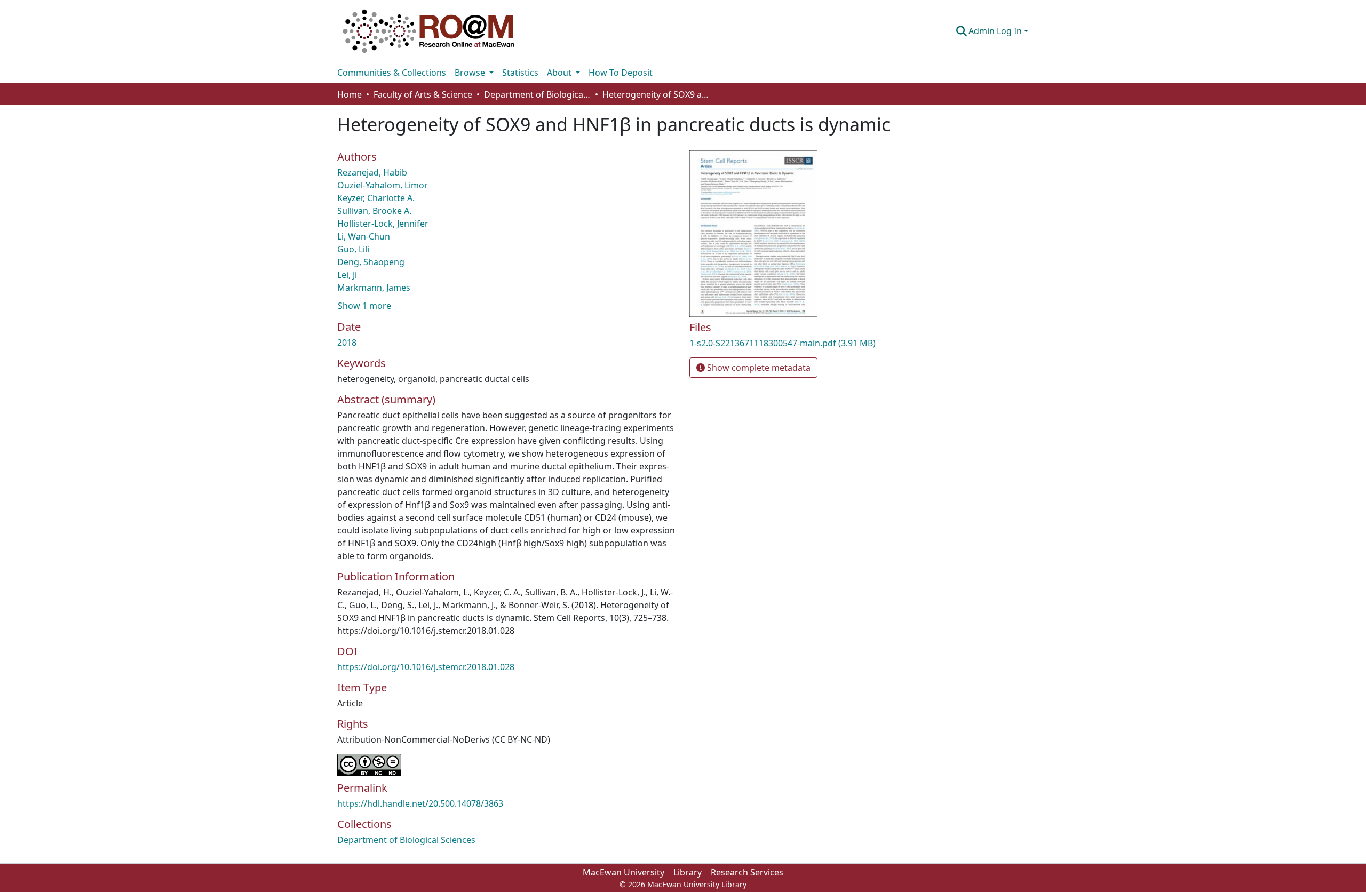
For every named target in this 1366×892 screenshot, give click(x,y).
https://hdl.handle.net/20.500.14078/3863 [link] (420, 803)
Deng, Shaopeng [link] (370, 262)
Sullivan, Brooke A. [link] (374, 211)
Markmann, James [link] (373, 287)
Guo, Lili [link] (353, 249)
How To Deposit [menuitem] (621, 72)
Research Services (747, 872)
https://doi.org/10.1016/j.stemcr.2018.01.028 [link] (425, 667)
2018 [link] (346, 342)
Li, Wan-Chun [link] (363, 236)
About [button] (560, 72)
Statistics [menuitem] (520, 72)
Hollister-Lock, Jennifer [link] (382, 223)
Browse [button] (471, 72)
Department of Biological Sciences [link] (537, 94)
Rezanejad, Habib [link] (372, 172)
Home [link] (349, 94)
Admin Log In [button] (996, 31)
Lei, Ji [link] (347, 275)
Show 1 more (364, 306)
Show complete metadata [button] (758, 367)
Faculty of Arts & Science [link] (423, 94)
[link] (800, 343)
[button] (428, 31)
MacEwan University (623, 872)
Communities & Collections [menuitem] (391, 72)
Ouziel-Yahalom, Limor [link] (382, 185)
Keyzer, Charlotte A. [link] (376, 198)
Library (687, 872)
